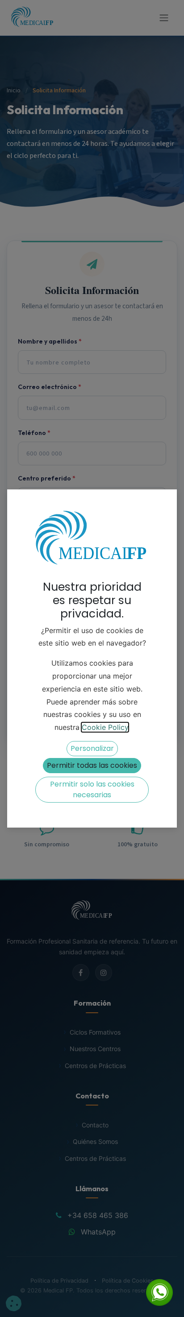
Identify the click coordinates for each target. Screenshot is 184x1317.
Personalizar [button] (92, 748)
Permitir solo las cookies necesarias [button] (92, 789)
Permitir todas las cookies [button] (92, 765)
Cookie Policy (105, 727)
